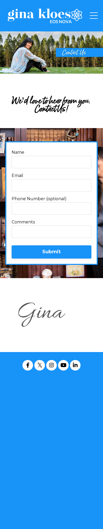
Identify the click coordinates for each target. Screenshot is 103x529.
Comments (23, 222)
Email (17, 176)
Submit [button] (51, 252)
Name (18, 152)
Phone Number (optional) (39, 199)
